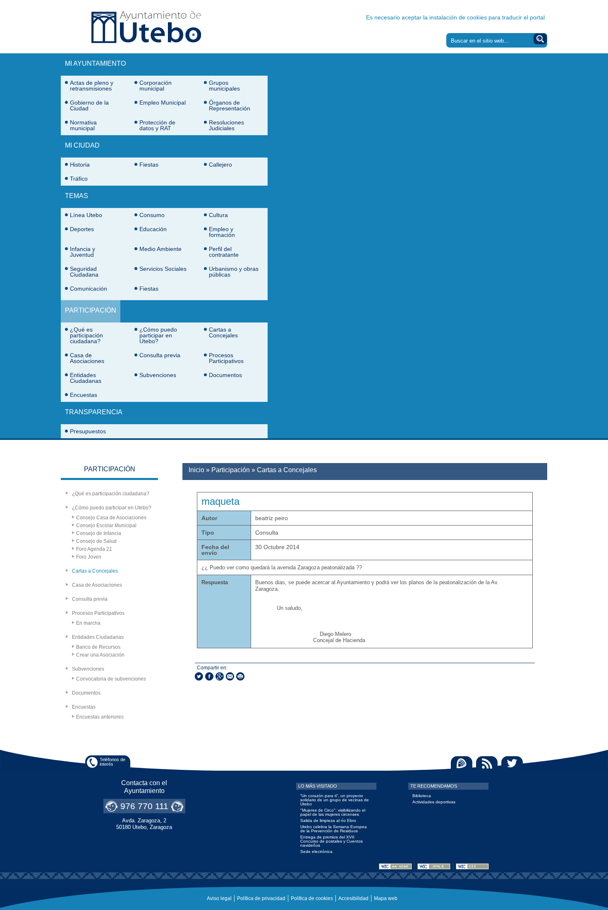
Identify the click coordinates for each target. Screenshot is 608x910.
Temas (76, 195)
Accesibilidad (353, 898)
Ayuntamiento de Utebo (146, 26)
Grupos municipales (224, 85)
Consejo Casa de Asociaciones (111, 518)
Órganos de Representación (229, 105)
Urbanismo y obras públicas (234, 271)
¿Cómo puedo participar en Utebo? (158, 335)
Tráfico (79, 178)
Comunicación (88, 288)
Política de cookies (312, 898)
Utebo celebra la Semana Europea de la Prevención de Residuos (333, 828)
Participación (90, 310)
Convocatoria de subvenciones (111, 679)
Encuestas (83, 395)
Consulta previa (159, 355)
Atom (461, 763)
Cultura (218, 215)
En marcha (88, 623)
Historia (80, 164)
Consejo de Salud (96, 541)
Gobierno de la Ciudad (89, 105)
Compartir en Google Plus (219, 676)
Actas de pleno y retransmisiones (91, 85)
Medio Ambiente (160, 249)
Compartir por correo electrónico (230, 676)
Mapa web (385, 898)
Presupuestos (88, 431)
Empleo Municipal (162, 102)
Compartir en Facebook (209, 676)
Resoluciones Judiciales (226, 125)
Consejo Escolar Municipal (106, 525)
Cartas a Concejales (223, 332)
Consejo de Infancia (98, 533)
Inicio (196, 469)
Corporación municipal (155, 85)
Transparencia (93, 412)
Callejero (220, 164)
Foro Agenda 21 (94, 549)
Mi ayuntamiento (95, 63)
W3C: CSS (472, 866)
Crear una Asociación (100, 655)
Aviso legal (219, 898)
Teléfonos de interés (112, 762)
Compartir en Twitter (199, 676)
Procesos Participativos (226, 358)
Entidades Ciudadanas (85, 378)
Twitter (512, 763)
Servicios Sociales (163, 268)
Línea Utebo (86, 215)
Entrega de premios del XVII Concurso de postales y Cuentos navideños (331, 841)
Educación (153, 229)
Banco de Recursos (98, 647)
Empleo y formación (222, 232)
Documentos (225, 375)
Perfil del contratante (224, 252)
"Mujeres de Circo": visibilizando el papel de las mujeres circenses (332, 812)
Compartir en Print (240, 676)
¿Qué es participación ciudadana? (86, 335)
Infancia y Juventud (82, 252)
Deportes (82, 229)
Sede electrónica (316, 851)
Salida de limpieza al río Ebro (328, 820)
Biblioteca (421, 795)
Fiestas (148, 164)
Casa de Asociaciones (87, 358)
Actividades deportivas (433, 802)
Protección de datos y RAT (157, 125)
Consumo (152, 215)
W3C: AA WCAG (395, 866)
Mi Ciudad (82, 145)
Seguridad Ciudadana (84, 271)
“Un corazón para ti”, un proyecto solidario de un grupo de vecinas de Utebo (334, 799)
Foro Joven (88, 557)
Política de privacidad (261, 898)
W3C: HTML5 (433, 866)
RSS (487, 763)
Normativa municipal (83, 125)
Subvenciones (157, 375)
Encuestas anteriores (100, 717)
